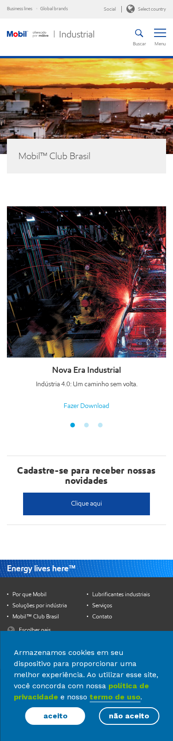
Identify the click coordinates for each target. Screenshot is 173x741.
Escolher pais (34, 629)
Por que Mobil (29, 594)
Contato (102, 616)
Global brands (54, 9)
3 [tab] (100, 425)
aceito (55, 715)
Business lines (19, 9)
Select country (151, 9)
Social (110, 9)
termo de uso (114, 696)
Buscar (139, 44)
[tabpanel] (86, 310)
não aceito (129, 715)
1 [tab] (73, 425)
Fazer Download (86, 406)
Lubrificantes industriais (121, 594)
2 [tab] (86, 425)
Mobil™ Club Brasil (35, 616)
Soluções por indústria (39, 605)
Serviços (102, 605)
